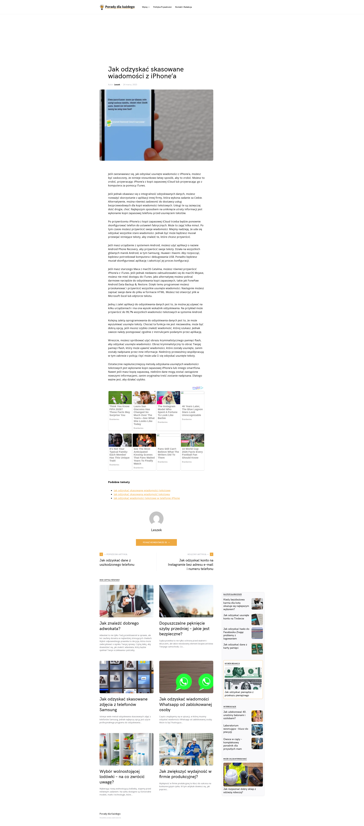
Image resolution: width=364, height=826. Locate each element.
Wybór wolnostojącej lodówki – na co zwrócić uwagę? (122, 777)
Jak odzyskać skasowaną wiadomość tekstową (142, 494)
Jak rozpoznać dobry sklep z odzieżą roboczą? (239, 791)
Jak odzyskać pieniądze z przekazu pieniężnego (239, 694)
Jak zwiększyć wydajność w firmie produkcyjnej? (185, 774)
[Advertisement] (182, 36)
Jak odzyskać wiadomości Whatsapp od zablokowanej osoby (185, 704)
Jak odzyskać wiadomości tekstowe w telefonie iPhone (147, 498)
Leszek (117, 84)
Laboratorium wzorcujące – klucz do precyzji (235, 728)
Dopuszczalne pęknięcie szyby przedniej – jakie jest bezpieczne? (184, 629)
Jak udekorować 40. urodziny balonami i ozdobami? (234, 715)
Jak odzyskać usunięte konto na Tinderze (236, 617)
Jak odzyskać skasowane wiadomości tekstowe (142, 490)
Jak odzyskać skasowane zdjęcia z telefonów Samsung (124, 704)
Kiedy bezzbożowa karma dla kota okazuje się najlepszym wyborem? (236, 604)
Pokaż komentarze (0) (155, 542)
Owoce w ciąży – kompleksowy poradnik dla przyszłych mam (232, 744)
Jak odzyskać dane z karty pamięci (235, 646)
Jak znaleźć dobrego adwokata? (119, 626)
